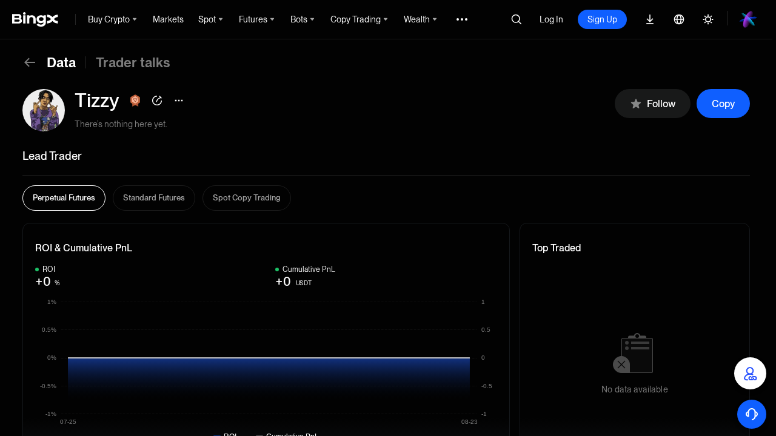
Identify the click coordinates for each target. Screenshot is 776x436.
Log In (551, 19)
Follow (661, 104)
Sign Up (602, 19)
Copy (723, 104)
